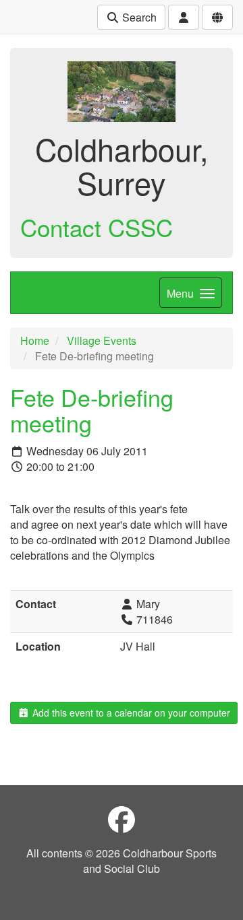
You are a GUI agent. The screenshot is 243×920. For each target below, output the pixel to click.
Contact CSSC (96, 227)
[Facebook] (121, 818)
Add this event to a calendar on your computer (130, 712)
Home (34, 340)
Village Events (101, 340)
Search (138, 17)
